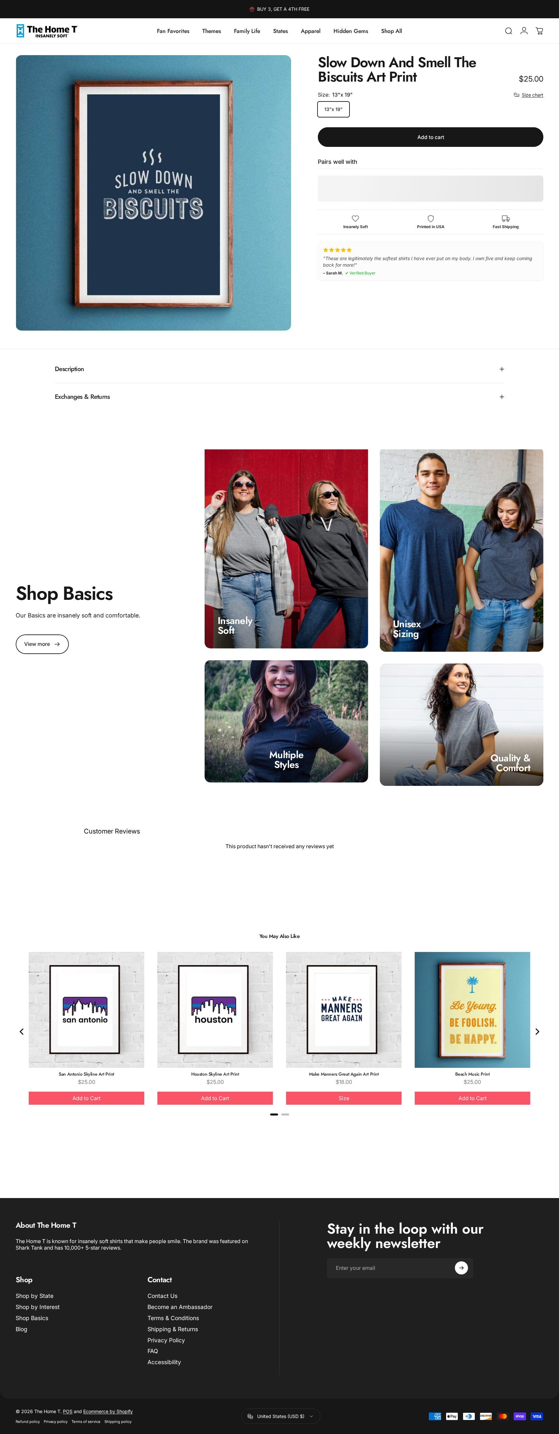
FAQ (153, 1351)
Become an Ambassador (180, 1306)
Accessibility (164, 1362)
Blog (21, 1329)
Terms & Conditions (173, 1318)
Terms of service (86, 1421)
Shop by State (35, 1295)
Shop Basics (32, 1318)
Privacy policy (56, 1421)
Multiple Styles (286, 760)
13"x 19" (333, 109)
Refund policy (28, 1421)
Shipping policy (118, 1421)
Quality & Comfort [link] (510, 763)
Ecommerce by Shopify (108, 1411)
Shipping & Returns (173, 1329)
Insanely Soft (235, 625)
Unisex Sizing (407, 629)
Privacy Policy (166, 1340)
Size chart (532, 95)
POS (67, 1411)
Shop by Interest (38, 1306)
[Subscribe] (461, 1267)
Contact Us (163, 1295)
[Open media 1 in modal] (153, 193)
